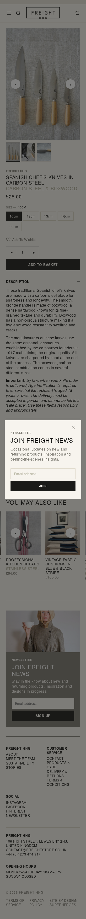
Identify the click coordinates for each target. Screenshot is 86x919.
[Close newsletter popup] (73, 427)
